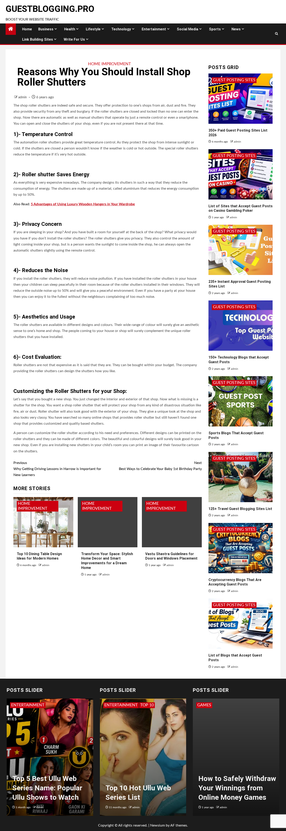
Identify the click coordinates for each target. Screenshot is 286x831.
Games (204, 705)
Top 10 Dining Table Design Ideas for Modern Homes (39, 556)
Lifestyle (93, 29)
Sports (215, 29)
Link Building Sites (37, 39)
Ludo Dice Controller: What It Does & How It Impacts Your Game (233, 787)
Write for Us (74, 39)
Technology (121, 29)
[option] (50, 759)
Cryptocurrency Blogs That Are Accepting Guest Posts (234, 582)
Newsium (157, 825)
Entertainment (154, 29)
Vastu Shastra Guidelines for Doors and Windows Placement (171, 556)
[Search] (276, 33)
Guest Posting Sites (234, 80)
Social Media (187, 29)
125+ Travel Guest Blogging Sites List (240, 509)
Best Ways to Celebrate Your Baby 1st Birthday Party (160, 466)
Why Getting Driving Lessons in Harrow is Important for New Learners (57, 469)
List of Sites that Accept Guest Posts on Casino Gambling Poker (240, 208)
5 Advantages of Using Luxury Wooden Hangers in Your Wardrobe (83, 204)
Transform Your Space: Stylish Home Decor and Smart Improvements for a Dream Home (107, 561)
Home (27, 29)
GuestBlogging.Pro (50, 9)
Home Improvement (109, 64)
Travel (127, 705)
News (236, 29)
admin (23, 97)
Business (45, 29)
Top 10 (111, 705)
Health (69, 29)
